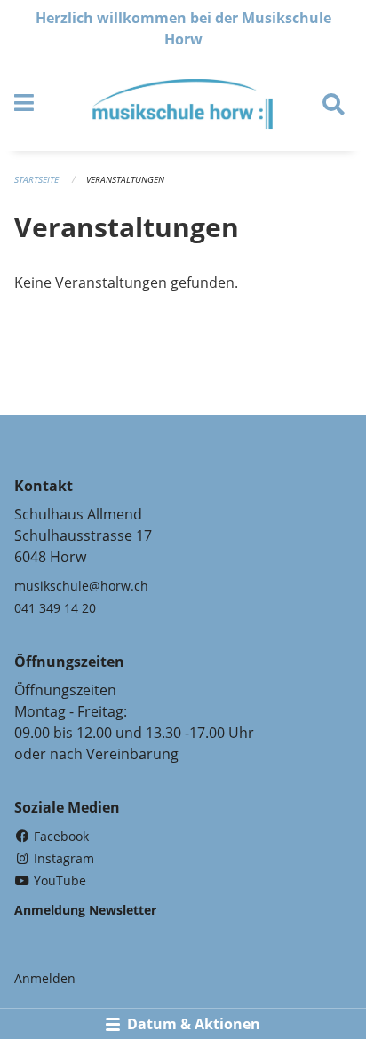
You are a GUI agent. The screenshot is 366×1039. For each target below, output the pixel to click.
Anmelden (45, 978)
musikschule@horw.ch (81, 585)
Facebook (59, 836)
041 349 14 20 (55, 607)
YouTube (58, 880)
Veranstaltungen (125, 179)
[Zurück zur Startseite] (182, 104)
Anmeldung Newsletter (85, 909)
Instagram (62, 858)
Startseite (36, 179)
